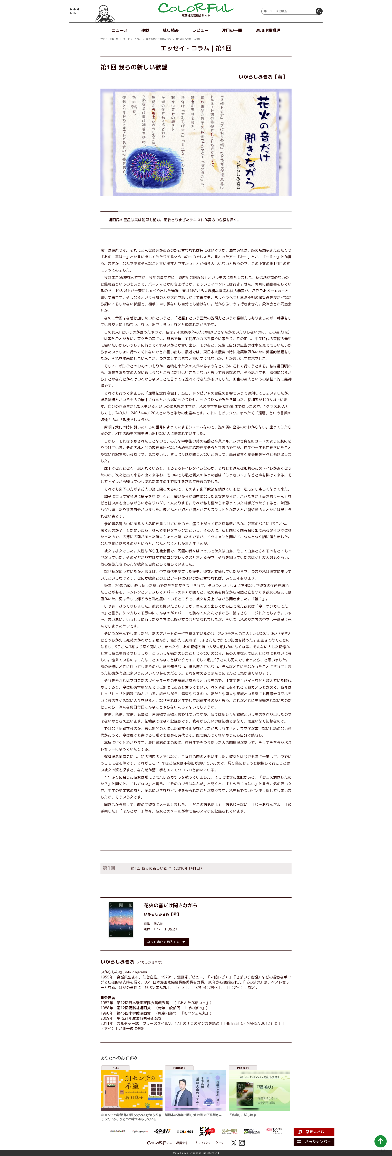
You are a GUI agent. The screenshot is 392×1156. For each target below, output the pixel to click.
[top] (196, 8)
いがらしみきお (156, 914)
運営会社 (182, 1143)
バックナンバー (318, 1141)
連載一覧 (113, 39)
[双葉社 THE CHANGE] (185, 1131)
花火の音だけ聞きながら (158, 39)
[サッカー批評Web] (230, 1131)
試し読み (171, 30)
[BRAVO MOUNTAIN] (252, 1131)
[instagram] (242, 1143)
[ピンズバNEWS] (207, 1131)
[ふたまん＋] (162, 1131)
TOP (102, 39)
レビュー (200, 30)
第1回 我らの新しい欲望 (188, 39)
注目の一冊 (232, 30)
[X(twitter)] (234, 1143)
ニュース (119, 30)
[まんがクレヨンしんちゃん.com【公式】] (117, 1131)
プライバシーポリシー (210, 1143)
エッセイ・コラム (132, 39)
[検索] (319, 11)
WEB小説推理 (268, 30)
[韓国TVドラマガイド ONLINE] (274, 1131)
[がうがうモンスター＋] (140, 1131)
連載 (145, 30)
